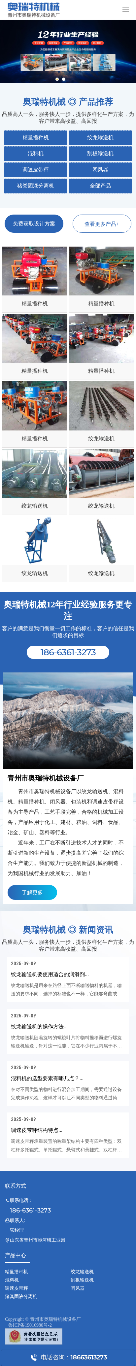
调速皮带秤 (35, 169)
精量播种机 (35, 137)
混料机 (36, 153)
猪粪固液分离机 (35, 185)
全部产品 (100, 185)
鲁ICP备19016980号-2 (30, 1325)
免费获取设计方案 (34, 223)
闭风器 (100, 169)
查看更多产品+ (102, 224)
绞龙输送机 (100, 137)
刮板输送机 (100, 153)
